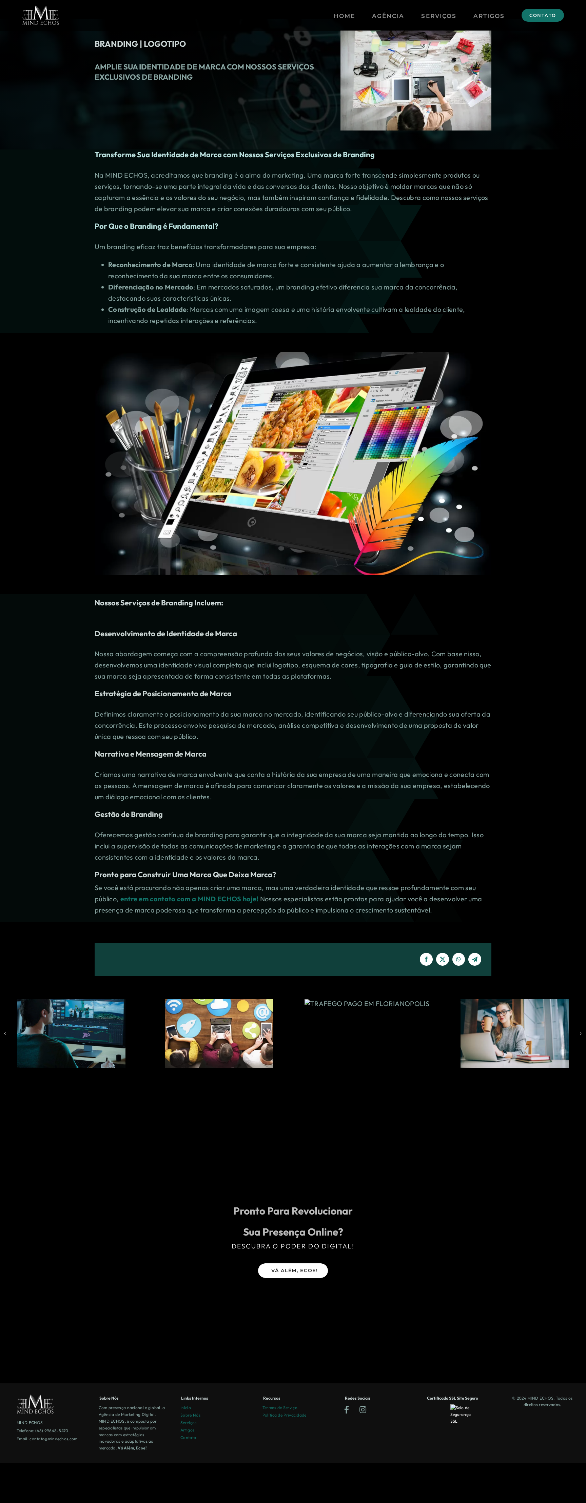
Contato (188, 1437)
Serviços (188, 1422)
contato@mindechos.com (53, 1438)
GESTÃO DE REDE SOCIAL (367, 1033)
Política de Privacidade (284, 1415)
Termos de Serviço (279, 1407)
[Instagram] (362, 1410)
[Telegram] (475, 959)
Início (185, 1407)
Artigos (187, 1429)
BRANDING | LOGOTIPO (71, 1033)
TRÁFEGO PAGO (514, 1003)
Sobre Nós (190, 1415)
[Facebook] (426, 959)
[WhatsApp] (458, 959)
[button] (5, 1033)
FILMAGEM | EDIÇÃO (219, 1033)
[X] (442, 959)
